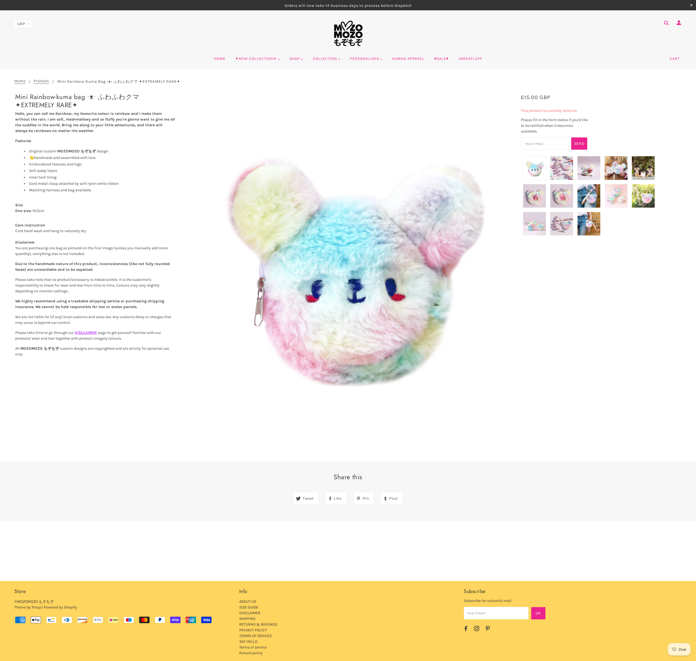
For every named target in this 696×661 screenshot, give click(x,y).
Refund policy (251, 653)
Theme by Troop (27, 607)
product (41, 81)
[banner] (348, 33)
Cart (675, 58)
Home (20, 81)
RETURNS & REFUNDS (258, 624)
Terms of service (253, 647)
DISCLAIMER (86, 332)
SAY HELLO (248, 641)
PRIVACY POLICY (253, 630)
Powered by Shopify (60, 607)
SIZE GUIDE (248, 607)
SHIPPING (247, 618)
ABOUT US (247, 601)
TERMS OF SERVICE (255, 636)
